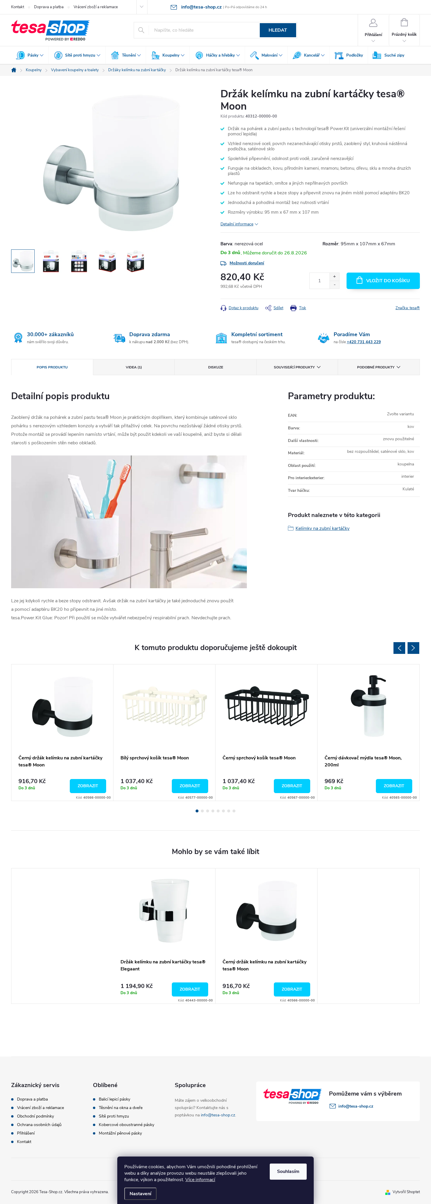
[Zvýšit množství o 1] (334, 277)
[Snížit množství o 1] (334, 285)
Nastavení (140, 1194)
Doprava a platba (49, 7)
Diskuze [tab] (215, 367)
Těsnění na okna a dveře (120, 1108)
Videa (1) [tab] (134, 367)
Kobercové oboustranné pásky (126, 1125)
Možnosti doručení (247, 263)
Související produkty (294, 367)
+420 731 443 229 (364, 342)
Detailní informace (236, 224)
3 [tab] (207, 811)
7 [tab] (228, 811)
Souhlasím (288, 1171)
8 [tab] (234, 811)
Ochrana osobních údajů (39, 1125)
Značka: (408, 308)
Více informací (200, 1179)
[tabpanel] (62, 732)
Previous (399, 648)
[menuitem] (30, 55)
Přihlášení (26, 1133)
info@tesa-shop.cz (218, 1115)
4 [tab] (212, 811)
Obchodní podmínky (35, 1116)
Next (413, 648)
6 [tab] (223, 811)
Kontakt (17, 7)
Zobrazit (88, 786)
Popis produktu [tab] (52, 367)
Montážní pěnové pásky (120, 1133)
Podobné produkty (375, 367)
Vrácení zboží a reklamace (96, 7)
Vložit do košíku (388, 281)
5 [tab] (218, 811)
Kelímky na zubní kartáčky (322, 528)
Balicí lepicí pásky (114, 1099)
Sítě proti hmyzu (114, 1116)
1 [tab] (197, 811)
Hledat (278, 30)
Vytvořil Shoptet (406, 1192)
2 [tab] (202, 811)
